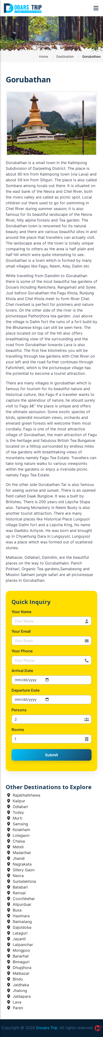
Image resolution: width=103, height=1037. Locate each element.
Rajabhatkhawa (25, 795)
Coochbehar (23, 898)
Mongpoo (20, 950)
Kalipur (18, 800)
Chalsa (18, 841)
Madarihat (21, 852)
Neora (17, 875)
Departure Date (25, 690)
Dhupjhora (21, 967)
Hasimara (20, 915)
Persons (19, 709)
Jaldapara (21, 996)
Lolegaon (20, 835)
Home (43, 56)
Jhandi (18, 858)
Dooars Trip (46, 1027)
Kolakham (20, 829)
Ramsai (18, 892)
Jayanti (18, 938)
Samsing (19, 823)
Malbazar (20, 973)
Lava (16, 1002)
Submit (51, 754)
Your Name (21, 611)
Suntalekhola (23, 881)
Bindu (17, 979)
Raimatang (21, 921)
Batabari (19, 887)
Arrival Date (22, 670)
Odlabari (19, 806)
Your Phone (22, 651)
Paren (17, 1007)
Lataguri (19, 933)
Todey (17, 812)
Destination (65, 56)
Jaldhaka (20, 984)
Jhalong (19, 990)
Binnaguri (20, 961)
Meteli (17, 846)
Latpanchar (22, 944)
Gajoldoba (21, 927)
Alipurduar (21, 904)
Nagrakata (21, 864)
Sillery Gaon (22, 869)
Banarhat (20, 956)
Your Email (21, 631)
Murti (16, 818)
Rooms (17, 729)
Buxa (16, 910)
